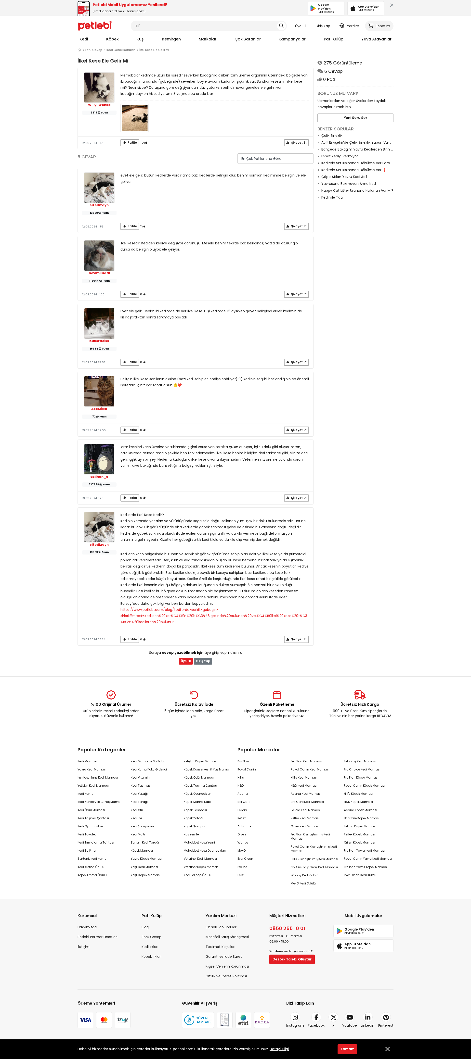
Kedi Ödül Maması (91, 810)
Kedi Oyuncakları (90, 826)
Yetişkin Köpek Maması (200, 761)
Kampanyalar (292, 39)
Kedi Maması (87, 761)
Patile (132, 142)
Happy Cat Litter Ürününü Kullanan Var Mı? (357, 190)
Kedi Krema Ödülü (91, 867)
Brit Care (243, 802)
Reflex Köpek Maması (359, 834)
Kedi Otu (137, 810)
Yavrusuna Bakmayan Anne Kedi (349, 183)
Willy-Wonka (99, 105)
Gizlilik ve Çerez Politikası (226, 976)
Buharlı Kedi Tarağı (145, 842)
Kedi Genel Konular (120, 50)
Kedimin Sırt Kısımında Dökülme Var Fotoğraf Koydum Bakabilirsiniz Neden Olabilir (357, 163)
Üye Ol (300, 26)
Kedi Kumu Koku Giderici (149, 769)
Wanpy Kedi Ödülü (304, 875)
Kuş (140, 39)
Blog (145, 927)
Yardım (353, 26)
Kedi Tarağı (139, 802)
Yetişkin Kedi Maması (93, 785)
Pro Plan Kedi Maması (307, 761)
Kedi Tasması (141, 785)
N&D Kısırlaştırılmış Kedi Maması (314, 867)
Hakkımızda (87, 927)
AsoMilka (99, 409)
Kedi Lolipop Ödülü (197, 875)
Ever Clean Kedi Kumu (360, 875)
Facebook (316, 1025)
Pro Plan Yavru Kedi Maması (364, 850)
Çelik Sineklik (331, 135)
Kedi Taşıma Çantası (93, 818)
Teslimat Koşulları (220, 946)
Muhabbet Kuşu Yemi (199, 842)
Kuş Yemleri (192, 834)
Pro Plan (243, 761)
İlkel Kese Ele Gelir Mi (154, 50)
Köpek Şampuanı (196, 826)
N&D (240, 785)
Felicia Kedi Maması (306, 810)
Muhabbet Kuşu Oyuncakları (205, 850)
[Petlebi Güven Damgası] (198, 1020)
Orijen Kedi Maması (305, 826)
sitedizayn (99, 205)
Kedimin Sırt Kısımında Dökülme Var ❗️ (354, 169)
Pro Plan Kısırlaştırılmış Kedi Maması (310, 836)
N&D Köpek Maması (358, 802)
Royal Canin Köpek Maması (364, 785)
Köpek (112, 39)
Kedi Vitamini (140, 777)
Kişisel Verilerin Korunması (227, 966)
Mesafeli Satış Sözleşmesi (227, 936)
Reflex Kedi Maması (305, 818)
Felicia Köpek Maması (360, 826)
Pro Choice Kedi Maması (362, 769)
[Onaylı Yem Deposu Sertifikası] (225, 1020)
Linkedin (367, 1025)
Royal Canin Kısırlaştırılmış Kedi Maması (314, 849)
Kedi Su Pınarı (87, 850)
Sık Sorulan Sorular (221, 927)
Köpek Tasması (195, 810)
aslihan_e (99, 477)
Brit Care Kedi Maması (307, 802)
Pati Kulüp (333, 39)
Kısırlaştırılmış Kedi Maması (98, 777)
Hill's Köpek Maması (358, 794)
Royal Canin (246, 769)
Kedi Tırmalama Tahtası (96, 842)
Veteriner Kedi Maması (200, 859)
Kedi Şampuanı (142, 826)
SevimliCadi (99, 273)
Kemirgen (171, 39)
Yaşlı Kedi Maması (144, 867)
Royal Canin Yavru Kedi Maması (368, 859)
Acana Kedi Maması (306, 794)
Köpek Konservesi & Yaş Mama (206, 769)
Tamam (347, 1048)
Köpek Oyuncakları (197, 794)
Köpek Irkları (151, 956)
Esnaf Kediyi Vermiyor (339, 156)
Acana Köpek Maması (360, 810)
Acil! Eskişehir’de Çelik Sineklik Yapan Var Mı (357, 142)
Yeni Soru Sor (355, 117)
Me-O (241, 850)
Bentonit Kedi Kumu (92, 859)
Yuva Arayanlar (376, 39)
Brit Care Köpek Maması (361, 818)
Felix (240, 875)
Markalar (207, 39)
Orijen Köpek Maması (359, 842)
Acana (242, 794)
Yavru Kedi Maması (92, 769)
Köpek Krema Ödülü (92, 875)
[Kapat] (390, 6)
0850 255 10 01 (287, 928)
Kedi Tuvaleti (87, 834)
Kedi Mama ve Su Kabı (147, 761)
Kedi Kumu (85, 794)
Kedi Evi (136, 818)
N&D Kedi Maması (304, 785)
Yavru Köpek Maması (146, 859)
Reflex (241, 818)
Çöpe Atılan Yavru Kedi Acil (344, 176)
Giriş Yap (322, 26)
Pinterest (385, 1025)
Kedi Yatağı (139, 794)
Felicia (242, 810)
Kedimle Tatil (332, 197)
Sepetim (383, 26)
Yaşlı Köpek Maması (145, 875)
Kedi (83, 39)
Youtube (349, 1025)
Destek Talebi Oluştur (292, 959)
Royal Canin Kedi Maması (310, 769)
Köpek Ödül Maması (199, 777)
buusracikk (99, 341)
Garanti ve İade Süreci (224, 956)
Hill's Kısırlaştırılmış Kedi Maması (314, 859)
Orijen (241, 834)
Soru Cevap (93, 50)
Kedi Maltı (138, 834)
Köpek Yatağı (193, 818)
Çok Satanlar (248, 39)
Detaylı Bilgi (279, 1048)
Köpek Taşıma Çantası (201, 785)
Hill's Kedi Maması (304, 777)
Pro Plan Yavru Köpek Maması (366, 867)
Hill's (240, 777)
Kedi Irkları (150, 946)
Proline (242, 867)
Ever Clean (245, 859)
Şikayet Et (298, 142)
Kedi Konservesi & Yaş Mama (99, 802)
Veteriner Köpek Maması (201, 867)
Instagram (295, 1025)
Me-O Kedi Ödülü (303, 883)
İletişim (84, 946)
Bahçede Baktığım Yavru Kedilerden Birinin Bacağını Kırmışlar (357, 149)
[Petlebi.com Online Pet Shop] (95, 25)
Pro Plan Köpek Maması (361, 777)
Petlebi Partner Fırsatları (98, 936)
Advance (244, 826)
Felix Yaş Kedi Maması (360, 761)
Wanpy (242, 842)
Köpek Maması (142, 850)
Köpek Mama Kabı (197, 802)
